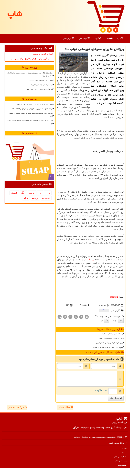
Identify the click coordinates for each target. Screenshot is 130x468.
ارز (39, 192)
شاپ (119, 38)
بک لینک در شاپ (120, 457)
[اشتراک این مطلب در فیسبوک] (81, 316)
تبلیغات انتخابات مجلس (42, 53)
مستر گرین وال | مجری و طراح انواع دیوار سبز (32, 58)
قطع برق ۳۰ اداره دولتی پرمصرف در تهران (108, 347)
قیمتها (124, 448)
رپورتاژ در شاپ (120, 461)
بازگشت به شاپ (16, 407)
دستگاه (90, 259)
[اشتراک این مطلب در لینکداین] (65, 316)
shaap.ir (114, 297)
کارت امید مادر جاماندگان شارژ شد (41, 85)
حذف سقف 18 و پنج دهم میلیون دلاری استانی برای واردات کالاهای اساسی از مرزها (30, 74)
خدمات (46, 197)
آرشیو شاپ (83, 38)
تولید (31, 192)
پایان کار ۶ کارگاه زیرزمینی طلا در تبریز (109, 342)
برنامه (35, 197)
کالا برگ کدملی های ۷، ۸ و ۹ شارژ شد (40, 89)
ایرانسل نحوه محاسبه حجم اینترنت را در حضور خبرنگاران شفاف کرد (31, 114)
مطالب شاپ (64, 407)
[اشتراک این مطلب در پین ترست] (70, 316)
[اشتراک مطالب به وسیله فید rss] (59, 316)
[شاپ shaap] (106, 16)
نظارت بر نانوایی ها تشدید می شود (111, 338)
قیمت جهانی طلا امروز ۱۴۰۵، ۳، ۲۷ (41, 80)
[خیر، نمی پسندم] (106, 320)
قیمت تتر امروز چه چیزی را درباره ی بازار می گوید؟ (35, 104)
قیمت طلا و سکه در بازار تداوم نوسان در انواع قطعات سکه (32, 108)
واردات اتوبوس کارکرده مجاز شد (112, 334)
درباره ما (123, 452)
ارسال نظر (115, 398)
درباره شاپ (67, 38)
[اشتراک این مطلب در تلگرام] (86, 316)
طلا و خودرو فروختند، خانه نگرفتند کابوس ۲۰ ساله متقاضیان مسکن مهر (30, 122)
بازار (96, 38)
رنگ (23, 192)
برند (26, 197)
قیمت (108, 38)
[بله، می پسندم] (121, 320)
